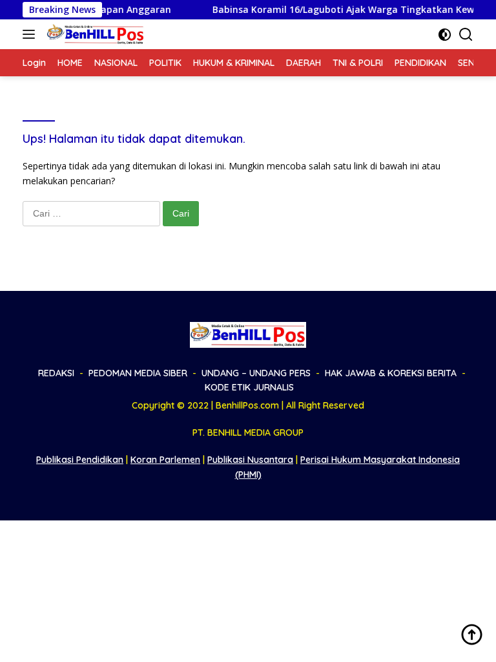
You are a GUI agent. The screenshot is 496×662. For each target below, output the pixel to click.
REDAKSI (56, 373)
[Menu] (31, 34)
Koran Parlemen (165, 459)
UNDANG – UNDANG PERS (256, 373)
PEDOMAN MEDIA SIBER (137, 373)
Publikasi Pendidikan (79, 459)
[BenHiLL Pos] (94, 34)
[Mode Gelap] (444, 34)
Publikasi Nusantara (250, 459)
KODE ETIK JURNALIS (249, 387)
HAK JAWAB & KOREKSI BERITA (391, 373)
